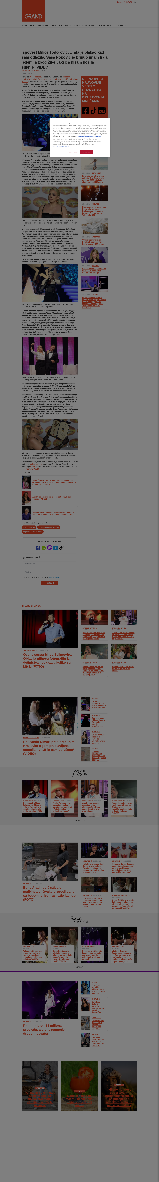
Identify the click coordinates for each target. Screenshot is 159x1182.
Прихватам (86, 152)
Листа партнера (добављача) (61, 146)
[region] (80, 137)
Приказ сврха (73, 152)
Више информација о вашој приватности (89, 136)
